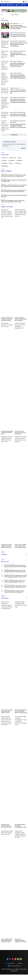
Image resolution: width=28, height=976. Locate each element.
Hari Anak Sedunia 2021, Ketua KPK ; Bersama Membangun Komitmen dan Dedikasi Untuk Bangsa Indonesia (15, 586)
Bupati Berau (16, 120)
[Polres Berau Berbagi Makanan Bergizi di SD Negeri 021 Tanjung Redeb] (5, 26)
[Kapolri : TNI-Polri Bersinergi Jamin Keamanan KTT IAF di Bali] (5, 90)
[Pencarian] (26, 2)
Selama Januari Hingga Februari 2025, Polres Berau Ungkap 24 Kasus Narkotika (20, 546)
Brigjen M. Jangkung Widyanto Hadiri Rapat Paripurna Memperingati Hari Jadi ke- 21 (14, 581)
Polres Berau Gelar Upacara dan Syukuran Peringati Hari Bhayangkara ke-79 (20, 433)
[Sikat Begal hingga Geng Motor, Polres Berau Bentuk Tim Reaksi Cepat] (21, 655)
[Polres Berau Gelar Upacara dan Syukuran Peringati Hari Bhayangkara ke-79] (21, 376)
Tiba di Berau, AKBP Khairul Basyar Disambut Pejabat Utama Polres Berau (17, 65)
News (24, 32)
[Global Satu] (6, 1)
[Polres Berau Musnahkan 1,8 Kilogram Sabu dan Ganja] (7, 376)
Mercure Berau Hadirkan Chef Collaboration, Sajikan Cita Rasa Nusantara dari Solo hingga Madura (13, 175)
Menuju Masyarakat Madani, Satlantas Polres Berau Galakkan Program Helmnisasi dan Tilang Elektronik (21, 319)
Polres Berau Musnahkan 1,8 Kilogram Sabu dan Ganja (7, 432)
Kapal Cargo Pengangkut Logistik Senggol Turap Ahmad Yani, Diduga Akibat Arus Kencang (12, 201)
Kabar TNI (4, 157)
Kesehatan (11, 160)
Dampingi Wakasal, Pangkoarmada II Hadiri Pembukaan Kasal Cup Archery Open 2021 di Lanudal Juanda (15, 571)
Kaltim (20, 32)
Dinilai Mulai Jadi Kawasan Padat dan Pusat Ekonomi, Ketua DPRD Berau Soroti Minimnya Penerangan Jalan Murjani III (14, 185)
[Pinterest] (13, 959)
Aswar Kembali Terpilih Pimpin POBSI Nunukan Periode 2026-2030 (14, 196)
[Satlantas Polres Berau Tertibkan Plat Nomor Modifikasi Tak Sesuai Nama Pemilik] (7, 489)
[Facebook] (7, 959)
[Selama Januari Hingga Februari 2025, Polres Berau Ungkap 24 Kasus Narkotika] (21, 489)
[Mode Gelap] (24, 2)
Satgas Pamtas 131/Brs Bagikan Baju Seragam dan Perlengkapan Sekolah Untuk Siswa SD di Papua (15, 576)
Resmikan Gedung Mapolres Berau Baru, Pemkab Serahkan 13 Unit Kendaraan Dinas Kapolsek (18, 126)
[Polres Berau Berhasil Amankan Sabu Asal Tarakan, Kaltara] (5, 54)
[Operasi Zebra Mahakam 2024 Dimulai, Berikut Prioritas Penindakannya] (5, 44)
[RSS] (21, 959)
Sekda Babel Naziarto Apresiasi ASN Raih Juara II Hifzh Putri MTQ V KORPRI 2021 (14, 591)
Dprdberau (19, 160)
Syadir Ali (23, 148)
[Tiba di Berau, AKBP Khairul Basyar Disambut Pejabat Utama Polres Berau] (5, 65)
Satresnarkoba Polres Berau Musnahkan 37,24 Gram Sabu (18, 35)
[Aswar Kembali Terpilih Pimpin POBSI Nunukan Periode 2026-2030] (7, 884)
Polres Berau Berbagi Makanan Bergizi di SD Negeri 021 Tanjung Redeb (18, 27)
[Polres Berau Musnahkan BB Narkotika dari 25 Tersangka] (5, 115)
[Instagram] (15, 959)
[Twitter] (10, 959)
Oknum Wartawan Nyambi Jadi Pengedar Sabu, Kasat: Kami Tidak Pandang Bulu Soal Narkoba (18, 77)
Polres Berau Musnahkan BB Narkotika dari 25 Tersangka (18, 115)
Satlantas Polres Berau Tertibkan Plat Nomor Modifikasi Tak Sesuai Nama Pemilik (6, 546)
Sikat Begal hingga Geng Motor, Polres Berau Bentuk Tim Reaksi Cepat (13, 180)
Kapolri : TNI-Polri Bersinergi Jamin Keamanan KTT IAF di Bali (18, 91)
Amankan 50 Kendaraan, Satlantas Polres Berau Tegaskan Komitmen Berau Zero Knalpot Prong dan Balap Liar (7, 319)
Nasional (4, 160)
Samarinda (18, 163)
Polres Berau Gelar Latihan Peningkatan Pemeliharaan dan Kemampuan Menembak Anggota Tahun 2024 (18, 101)
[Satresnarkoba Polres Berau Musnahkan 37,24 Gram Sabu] (5, 35)
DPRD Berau (5, 166)
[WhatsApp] (18, 959)
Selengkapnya (14, 134)
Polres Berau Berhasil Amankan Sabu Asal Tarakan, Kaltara (18, 54)
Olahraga (4, 163)
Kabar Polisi (16, 23)
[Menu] (2, 1)
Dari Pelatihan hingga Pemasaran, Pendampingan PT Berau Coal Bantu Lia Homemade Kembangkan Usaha (13, 191)
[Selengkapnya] (26, 554)
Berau (11, 23)
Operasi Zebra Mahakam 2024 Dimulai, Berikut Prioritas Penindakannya (18, 44)
